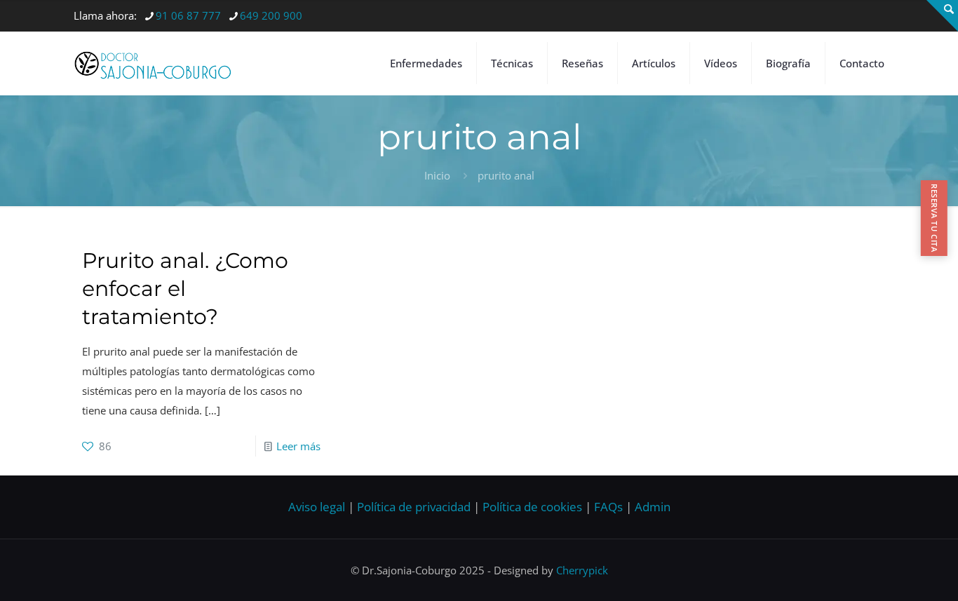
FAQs (608, 507)
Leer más (298, 446)
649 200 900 (271, 15)
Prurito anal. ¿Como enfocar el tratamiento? (185, 289)
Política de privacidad (414, 507)
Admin (652, 507)
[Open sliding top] (942, 16)
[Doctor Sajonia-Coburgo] (153, 63)
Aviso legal (316, 507)
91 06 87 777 (188, 15)
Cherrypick (582, 570)
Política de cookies (532, 507)
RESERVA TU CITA (934, 218)
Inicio (437, 175)
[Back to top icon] (890, 572)
